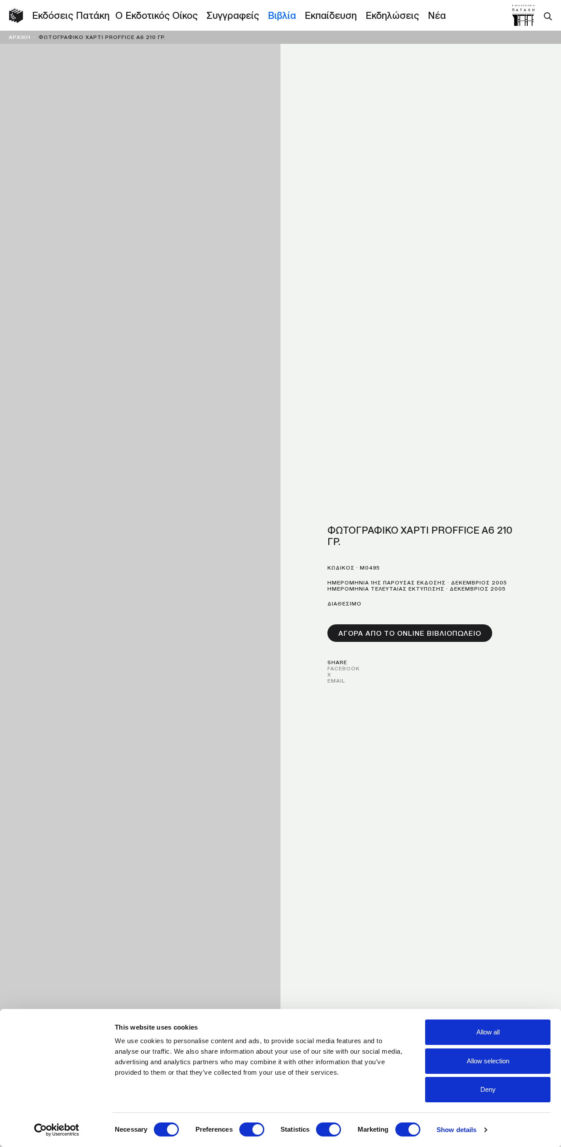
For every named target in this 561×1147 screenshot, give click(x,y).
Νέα (437, 15)
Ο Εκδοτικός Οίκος (156, 15)
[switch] (251, 1129)
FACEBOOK (343, 668)
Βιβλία (282, 15)
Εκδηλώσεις (392, 15)
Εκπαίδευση (331, 15)
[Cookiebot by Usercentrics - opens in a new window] (56, 1129)
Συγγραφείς (232, 15)
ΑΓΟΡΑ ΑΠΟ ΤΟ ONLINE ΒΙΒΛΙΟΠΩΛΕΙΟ (409, 633)
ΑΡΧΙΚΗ (20, 37)
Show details (456, 1129)
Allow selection (488, 1061)
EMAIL (336, 680)
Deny (488, 1089)
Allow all (488, 1032)
